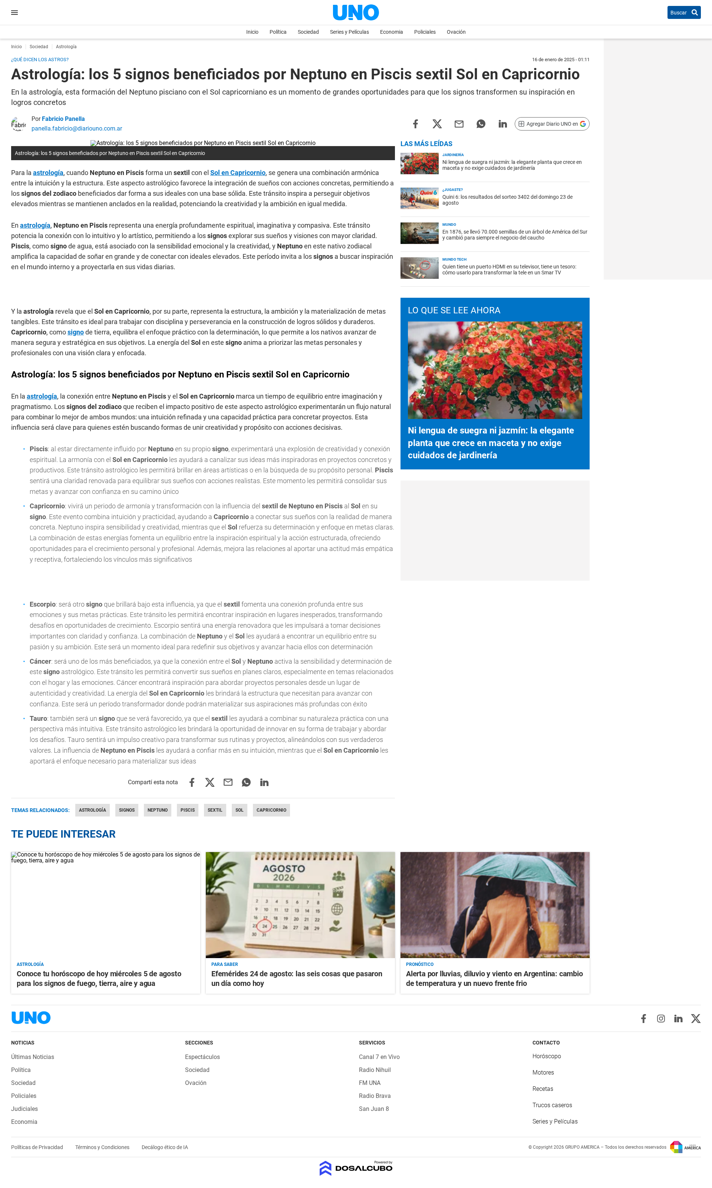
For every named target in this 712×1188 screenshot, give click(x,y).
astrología (48, 172)
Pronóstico (420, 964)
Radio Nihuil (375, 1069)
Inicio (252, 32)
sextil (215, 810)
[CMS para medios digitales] (356, 1169)
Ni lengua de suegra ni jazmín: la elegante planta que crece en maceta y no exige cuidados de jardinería (512, 165)
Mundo (449, 224)
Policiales (425, 32)
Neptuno (158, 810)
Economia (391, 32)
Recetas (543, 1088)
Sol (239, 810)
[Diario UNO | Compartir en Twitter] (437, 123)
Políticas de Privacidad (37, 1147)
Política (278, 32)
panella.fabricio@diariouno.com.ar (77, 128)
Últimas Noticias (32, 1056)
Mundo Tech (454, 259)
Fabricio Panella (63, 118)
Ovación (456, 32)
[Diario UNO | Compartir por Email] (459, 123)
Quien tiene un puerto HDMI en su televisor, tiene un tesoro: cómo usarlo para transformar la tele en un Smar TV (509, 269)
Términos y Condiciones (103, 1147)
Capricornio (271, 810)
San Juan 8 (374, 1108)
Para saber (224, 964)
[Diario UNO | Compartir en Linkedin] (502, 123)
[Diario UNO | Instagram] (661, 1018)
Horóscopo (547, 1056)
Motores (543, 1072)
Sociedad (308, 32)
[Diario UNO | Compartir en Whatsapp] (481, 123)
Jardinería (453, 155)
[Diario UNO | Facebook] (644, 1018)
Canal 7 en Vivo (379, 1056)
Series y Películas (349, 32)
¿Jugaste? (452, 190)
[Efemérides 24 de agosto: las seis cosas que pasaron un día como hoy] (300, 905)
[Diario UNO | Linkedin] (678, 1018)
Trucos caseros (552, 1105)
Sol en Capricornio (238, 172)
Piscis (188, 810)
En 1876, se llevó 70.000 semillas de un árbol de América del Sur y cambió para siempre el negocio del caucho (514, 235)
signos (127, 810)
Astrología (92, 810)
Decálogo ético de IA (165, 1147)
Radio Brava (375, 1095)
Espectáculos (202, 1056)
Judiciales (24, 1108)
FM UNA (369, 1082)
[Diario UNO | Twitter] (696, 1018)
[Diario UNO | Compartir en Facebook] (415, 123)
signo (75, 332)
